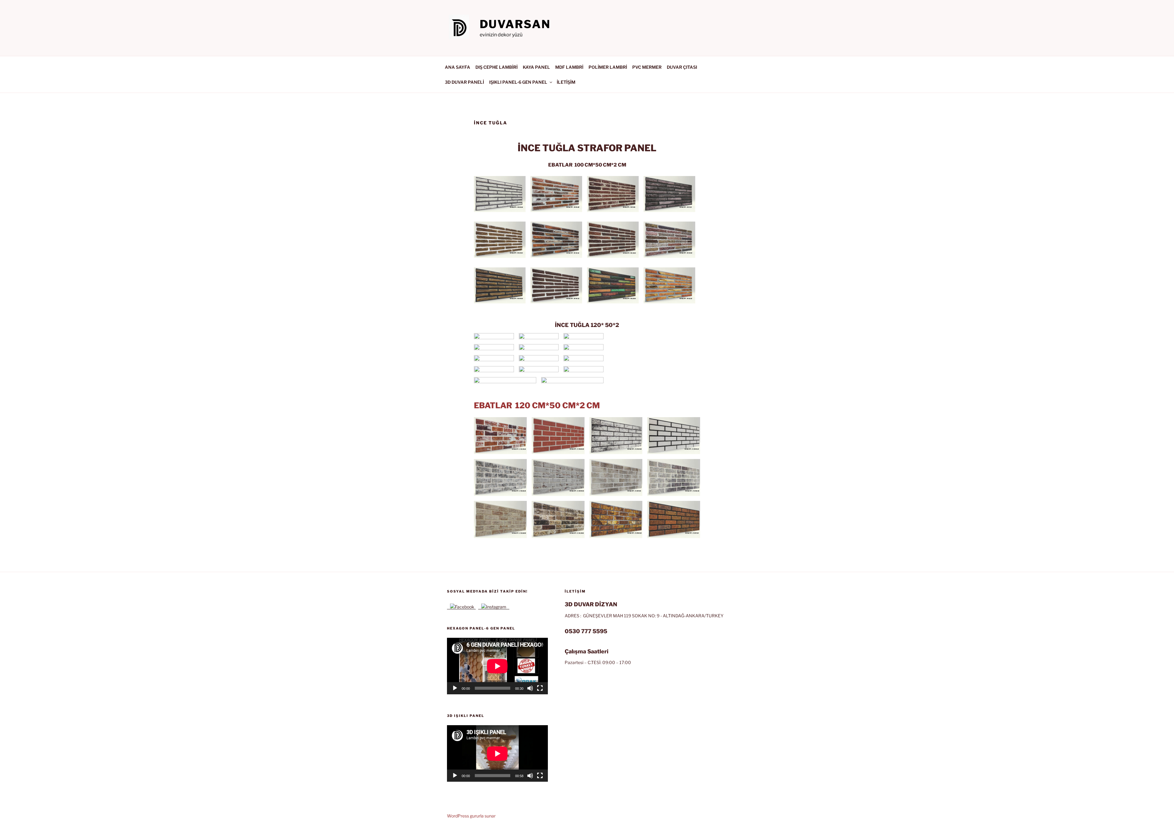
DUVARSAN (515, 24)
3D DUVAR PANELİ (464, 82)
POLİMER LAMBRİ (608, 67)
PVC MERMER (647, 67)
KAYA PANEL (536, 67)
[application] (497, 666)
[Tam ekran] (540, 688)
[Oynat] (455, 688)
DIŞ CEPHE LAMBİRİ (496, 67)
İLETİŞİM (566, 82)
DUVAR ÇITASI (682, 67)
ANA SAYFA (457, 67)
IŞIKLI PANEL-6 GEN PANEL (518, 82)
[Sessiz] (530, 688)
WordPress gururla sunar (471, 815)
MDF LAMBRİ (569, 67)
